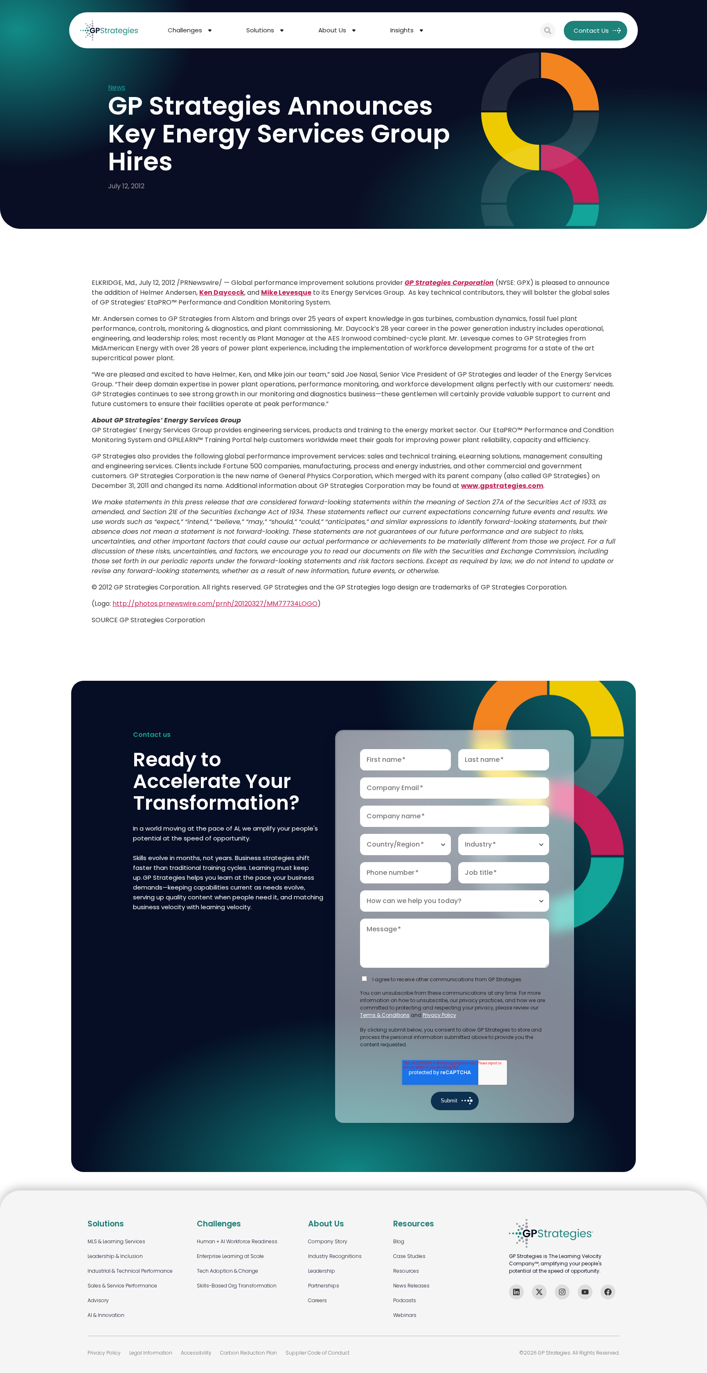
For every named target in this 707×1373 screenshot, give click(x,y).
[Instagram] (562, 1292)
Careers (317, 1300)
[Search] (548, 30)
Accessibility (196, 1352)
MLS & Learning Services (116, 1241)
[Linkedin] (516, 1292)
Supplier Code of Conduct (317, 1352)
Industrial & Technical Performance (130, 1270)
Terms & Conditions (385, 1015)
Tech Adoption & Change (227, 1270)
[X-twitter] (539, 1292)
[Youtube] (585, 1292)
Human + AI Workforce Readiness (237, 1241)
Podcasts (404, 1300)
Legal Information (150, 1352)
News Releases (411, 1285)
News (116, 88)
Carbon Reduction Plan (248, 1352)
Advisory (98, 1300)
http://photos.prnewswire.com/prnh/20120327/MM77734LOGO (215, 603)
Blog (398, 1241)
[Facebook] (608, 1292)
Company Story (327, 1241)
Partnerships (323, 1285)
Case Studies (409, 1256)
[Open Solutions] (282, 30)
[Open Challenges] (210, 30)
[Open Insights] (421, 30)
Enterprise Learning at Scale (230, 1256)
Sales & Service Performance (122, 1285)
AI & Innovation (106, 1315)
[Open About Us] (354, 30)
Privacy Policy (439, 1015)
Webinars (405, 1315)
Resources (406, 1270)
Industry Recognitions (335, 1256)
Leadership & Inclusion (115, 1256)
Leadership (321, 1270)
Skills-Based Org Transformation (237, 1285)
